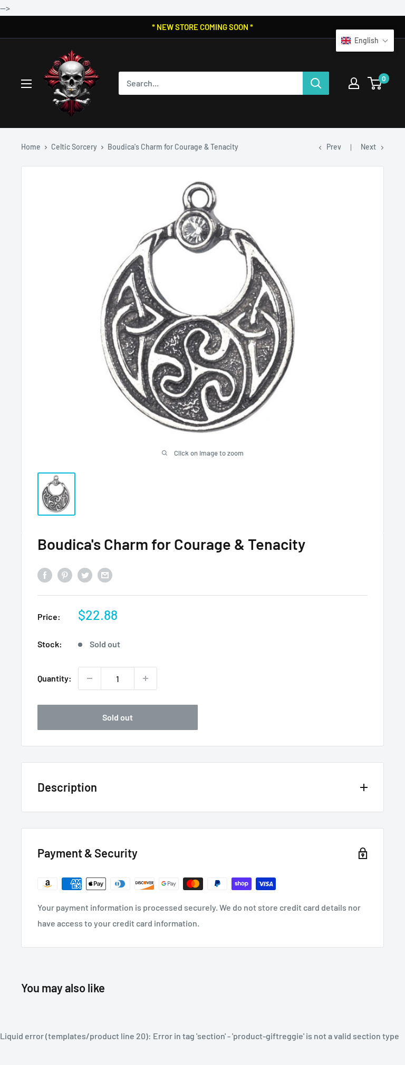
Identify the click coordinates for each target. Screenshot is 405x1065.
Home (31, 146)
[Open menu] (26, 84)
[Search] (316, 83)
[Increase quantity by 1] (145, 678)
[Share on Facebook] (44, 574)
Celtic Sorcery (74, 146)
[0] (375, 83)
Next (368, 146)
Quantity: (54, 678)
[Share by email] (105, 574)
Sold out (117, 717)
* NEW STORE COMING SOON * (202, 27)
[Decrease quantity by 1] (90, 678)
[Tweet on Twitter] (85, 574)
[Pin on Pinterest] (64, 574)
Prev (333, 146)
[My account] (354, 83)
